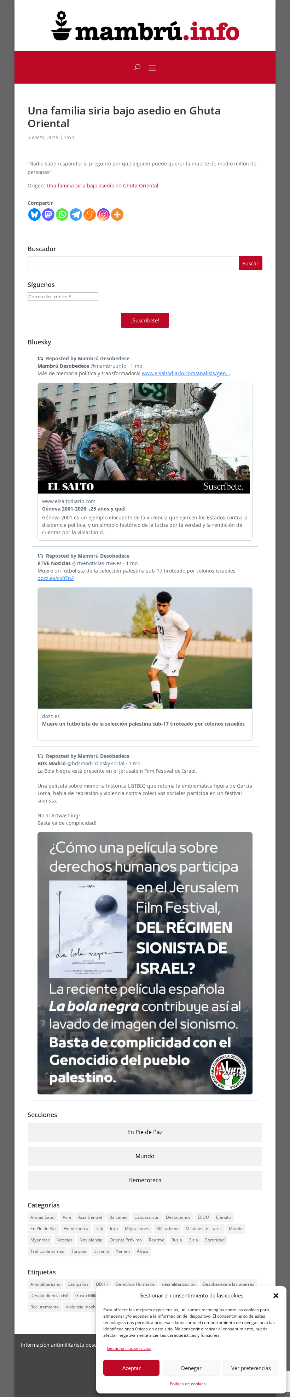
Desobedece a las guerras (228, 1284)
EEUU (203, 1217)
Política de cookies (188, 1384)
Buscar (250, 263)
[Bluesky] (34, 214)
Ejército (223, 1217)
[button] (275, 1295)
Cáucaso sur (146, 1217)
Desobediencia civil (49, 1295)
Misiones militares (204, 1229)
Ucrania (101, 1251)
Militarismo (167, 1229)
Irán (114, 1229)
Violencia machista (84, 1307)
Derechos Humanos (135, 1284)
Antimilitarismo (45, 1284)
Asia (67, 1217)
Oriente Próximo (126, 1240)
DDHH (102, 1284)
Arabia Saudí (43, 1217)
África (143, 1251)
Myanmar (40, 1240)
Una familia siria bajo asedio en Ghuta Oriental (102, 185)
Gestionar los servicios (129, 1348)
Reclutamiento (44, 1307)
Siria (69, 137)
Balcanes (118, 1217)
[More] (117, 214)
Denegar (191, 1367)
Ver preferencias (251, 1367)
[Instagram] (103, 214)
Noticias (64, 1240)
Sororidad (215, 1240)
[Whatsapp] (62, 214)
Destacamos (178, 1217)
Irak (99, 1229)
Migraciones (137, 1229)
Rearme (156, 1240)
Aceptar (131, 1367)
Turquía (78, 1251)
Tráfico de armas (47, 1251)
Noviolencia (91, 1240)
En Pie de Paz (145, 1132)
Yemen (123, 1251)
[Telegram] (76, 214)
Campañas (78, 1284)
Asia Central (90, 1217)
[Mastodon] (48, 214)
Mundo (145, 1156)
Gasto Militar (88, 1295)
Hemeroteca (145, 1180)
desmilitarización (179, 1284)
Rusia (177, 1240)
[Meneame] (89, 214)
